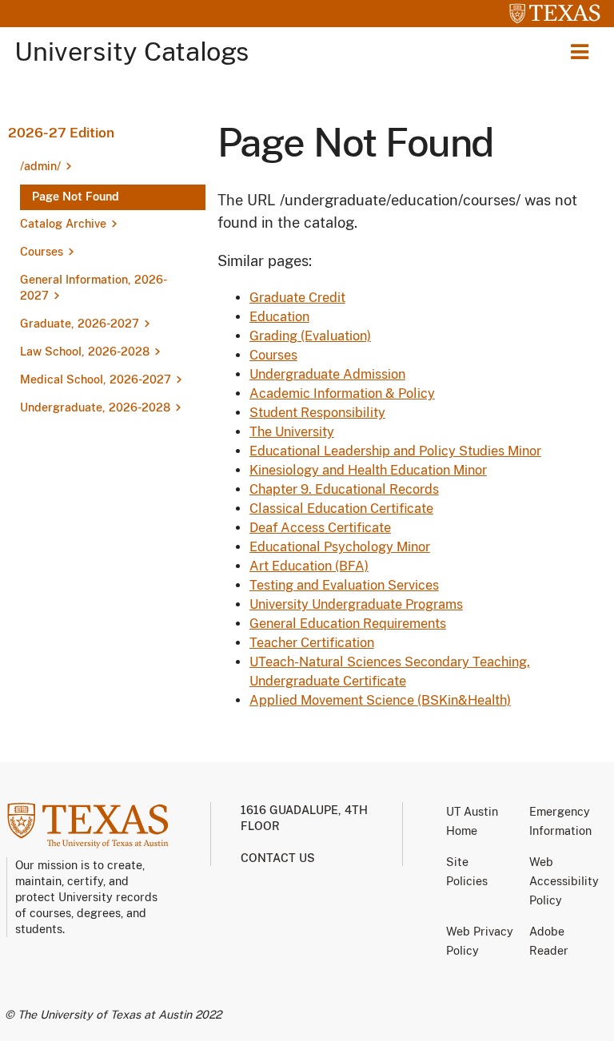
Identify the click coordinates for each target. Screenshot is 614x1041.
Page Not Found (75, 196)
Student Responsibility (317, 412)
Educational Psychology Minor (339, 546)
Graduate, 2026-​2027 (79, 323)
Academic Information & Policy (342, 393)
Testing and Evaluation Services (344, 585)
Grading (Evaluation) (310, 336)
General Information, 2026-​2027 (93, 287)
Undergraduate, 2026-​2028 (95, 407)
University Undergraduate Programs (356, 604)
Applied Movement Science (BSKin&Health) (380, 700)
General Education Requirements (347, 623)
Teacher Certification (311, 642)
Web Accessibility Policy (564, 881)
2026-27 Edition (61, 133)
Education (279, 316)
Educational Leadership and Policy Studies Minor (395, 451)
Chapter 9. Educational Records (344, 489)
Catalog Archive (63, 223)
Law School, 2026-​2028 (85, 351)
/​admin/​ (40, 166)
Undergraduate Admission (327, 374)
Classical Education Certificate (341, 508)
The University (291, 431)
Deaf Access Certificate (320, 527)
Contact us (278, 858)
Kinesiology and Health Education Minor (368, 470)
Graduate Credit (297, 297)
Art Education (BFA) (309, 566)
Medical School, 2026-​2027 (95, 379)
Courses (41, 251)
